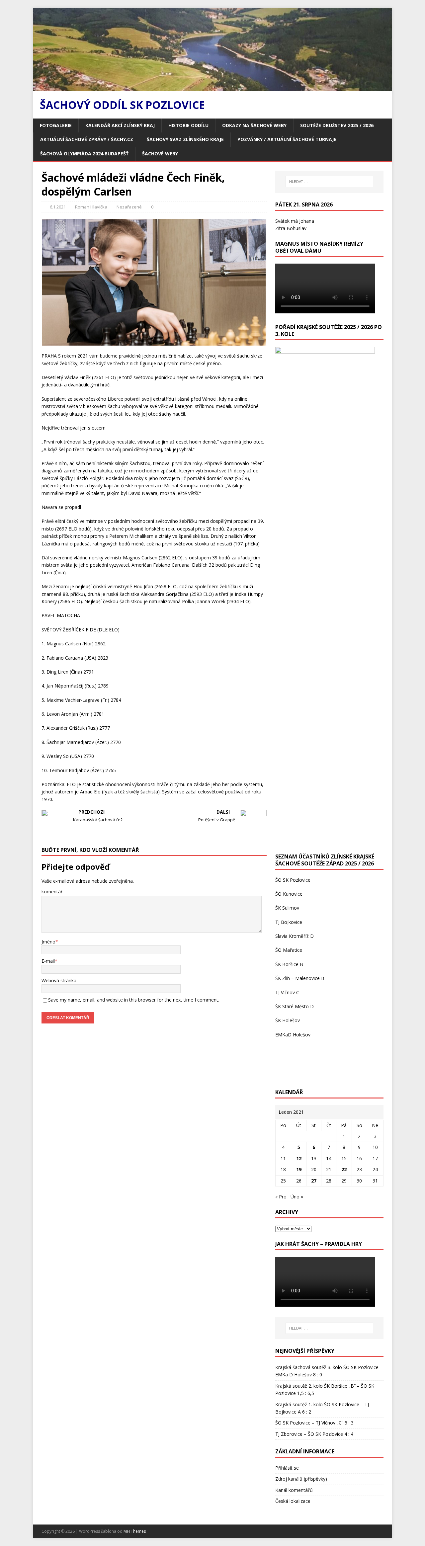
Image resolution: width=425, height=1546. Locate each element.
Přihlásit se (287, 1468)
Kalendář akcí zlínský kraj (120, 125)
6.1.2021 (58, 207)
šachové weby (160, 153)
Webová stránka (59, 980)
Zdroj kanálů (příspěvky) (301, 1479)
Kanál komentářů (294, 1490)
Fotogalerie (56, 125)
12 (298, 1158)
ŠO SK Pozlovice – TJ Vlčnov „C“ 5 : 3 (314, 1423)
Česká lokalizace (292, 1501)
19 (298, 1169)
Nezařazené (129, 207)
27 (313, 1181)
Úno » (297, 1196)
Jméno (48, 941)
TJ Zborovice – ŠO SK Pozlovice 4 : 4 (314, 1434)
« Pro (281, 1196)
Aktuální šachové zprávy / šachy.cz (86, 139)
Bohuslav (296, 228)
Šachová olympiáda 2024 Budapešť (84, 153)
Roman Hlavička (91, 207)
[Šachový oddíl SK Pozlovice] (212, 87)
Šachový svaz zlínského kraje (185, 139)
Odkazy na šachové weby (254, 125)
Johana (306, 221)
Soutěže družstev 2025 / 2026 (337, 125)
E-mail (48, 961)
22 (344, 1169)
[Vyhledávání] (329, 181)
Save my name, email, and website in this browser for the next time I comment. (133, 1000)
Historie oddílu (188, 125)
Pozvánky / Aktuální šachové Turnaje (286, 139)
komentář (52, 891)
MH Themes (135, 1531)
